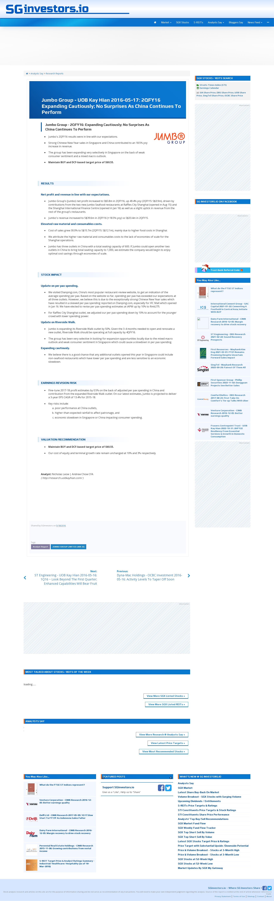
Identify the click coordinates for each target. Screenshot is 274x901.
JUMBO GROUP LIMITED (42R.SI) (68, 546)
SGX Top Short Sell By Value (195, 836)
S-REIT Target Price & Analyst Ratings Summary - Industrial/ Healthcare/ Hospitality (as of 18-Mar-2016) (66, 863)
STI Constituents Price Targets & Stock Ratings (207, 810)
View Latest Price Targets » (168, 743)
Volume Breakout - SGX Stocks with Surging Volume (209, 796)
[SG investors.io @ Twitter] (168, 787)
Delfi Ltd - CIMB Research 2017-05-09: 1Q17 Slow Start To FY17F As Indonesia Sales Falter (66, 816)
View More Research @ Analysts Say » (162, 734)
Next (171, 778)
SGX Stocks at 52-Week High (195, 859)
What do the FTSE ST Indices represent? (62, 784)
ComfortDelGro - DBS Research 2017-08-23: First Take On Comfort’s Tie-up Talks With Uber (229, 398)
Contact (260, 896)
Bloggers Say (236, 22)
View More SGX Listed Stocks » (166, 695)
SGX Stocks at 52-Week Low (195, 863)
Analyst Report (40, 546)
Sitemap (251, 896)
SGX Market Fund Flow (192, 823)
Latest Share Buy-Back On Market (198, 792)
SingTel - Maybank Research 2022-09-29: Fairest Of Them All (228, 366)
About (269, 896)
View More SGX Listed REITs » (166, 704)
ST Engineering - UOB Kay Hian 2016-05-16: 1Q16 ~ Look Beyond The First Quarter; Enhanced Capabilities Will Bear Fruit (66, 579)
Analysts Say (215, 22)
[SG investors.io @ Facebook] (161, 787)
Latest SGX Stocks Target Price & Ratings (203, 841)
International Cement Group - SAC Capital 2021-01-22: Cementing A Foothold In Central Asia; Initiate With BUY (230, 307)
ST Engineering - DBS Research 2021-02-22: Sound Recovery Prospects (228, 337)
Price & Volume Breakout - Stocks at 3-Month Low (208, 854)
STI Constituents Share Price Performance (203, 814)
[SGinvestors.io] (27, 73)
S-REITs (198, 22)
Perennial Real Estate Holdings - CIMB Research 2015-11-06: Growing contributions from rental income (66, 848)
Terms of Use (239, 896)
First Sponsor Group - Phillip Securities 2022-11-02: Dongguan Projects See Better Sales (229, 382)
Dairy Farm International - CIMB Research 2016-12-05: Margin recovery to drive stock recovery (228, 321)
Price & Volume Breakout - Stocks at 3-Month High (208, 850)
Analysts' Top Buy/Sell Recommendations (203, 818)
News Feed (254, 22)
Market (165, 22)
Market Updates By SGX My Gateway (200, 868)
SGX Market (185, 787)
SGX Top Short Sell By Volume (196, 832)
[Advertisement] (107, 628)
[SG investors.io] (155, 22)
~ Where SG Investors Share (234, 887)
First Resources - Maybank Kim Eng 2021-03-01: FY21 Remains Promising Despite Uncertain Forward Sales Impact (228, 353)
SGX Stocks (182, 22)
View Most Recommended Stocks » (163, 751)
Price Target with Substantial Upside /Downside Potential (213, 845)
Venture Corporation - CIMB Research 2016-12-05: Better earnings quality (227, 413)
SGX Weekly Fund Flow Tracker (197, 827)
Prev (103, 778)
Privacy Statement (223, 896)
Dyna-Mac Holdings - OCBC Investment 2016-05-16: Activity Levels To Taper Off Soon (149, 577)
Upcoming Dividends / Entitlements (199, 801)
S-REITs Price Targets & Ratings (197, 805)
